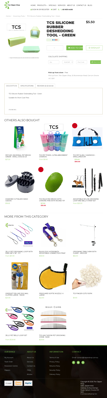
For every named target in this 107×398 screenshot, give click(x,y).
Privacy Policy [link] (54, 362)
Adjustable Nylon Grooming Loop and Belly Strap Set (86, 200)
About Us (71, 5)
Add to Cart (76, 48)
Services (62, 5)
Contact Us (81, 5)
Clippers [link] (7, 370)
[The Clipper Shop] (15, 4)
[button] (94, 47)
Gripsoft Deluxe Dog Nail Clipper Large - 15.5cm (16, 294)
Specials (52, 5)
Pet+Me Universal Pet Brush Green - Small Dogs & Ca (18, 156)
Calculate (97, 62)
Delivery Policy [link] (54, 374)
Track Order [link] (8, 362)
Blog (90, 5)
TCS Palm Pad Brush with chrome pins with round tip (52, 200)
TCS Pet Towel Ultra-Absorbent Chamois (53, 156)
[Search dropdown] (58, 9)
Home (33, 5)
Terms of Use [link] (54, 358)
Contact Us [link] (31, 366)
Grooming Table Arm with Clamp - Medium (84, 252)
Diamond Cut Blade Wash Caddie (16, 200)
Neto (95, 394)
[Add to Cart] (32, 151)
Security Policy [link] (54, 370)
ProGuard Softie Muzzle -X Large (51, 294)
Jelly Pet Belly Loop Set (16, 335)
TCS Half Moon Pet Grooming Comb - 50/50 (52, 336)
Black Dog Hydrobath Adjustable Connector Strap (52, 252)
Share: (49, 40)
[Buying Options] (66, 151)
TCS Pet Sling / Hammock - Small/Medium (84, 156)
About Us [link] (30, 358)
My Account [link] (8, 358)
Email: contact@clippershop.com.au (85, 358)
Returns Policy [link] (54, 366)
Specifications (27, 86)
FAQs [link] (29, 370)
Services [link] (30, 362)
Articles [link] (29, 374)
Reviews (41, 86)
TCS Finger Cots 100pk (82, 293)
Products (41, 5)
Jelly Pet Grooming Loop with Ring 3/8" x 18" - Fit (19, 252)
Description (11, 86)
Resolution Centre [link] (11, 366)
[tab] (11, 86)
